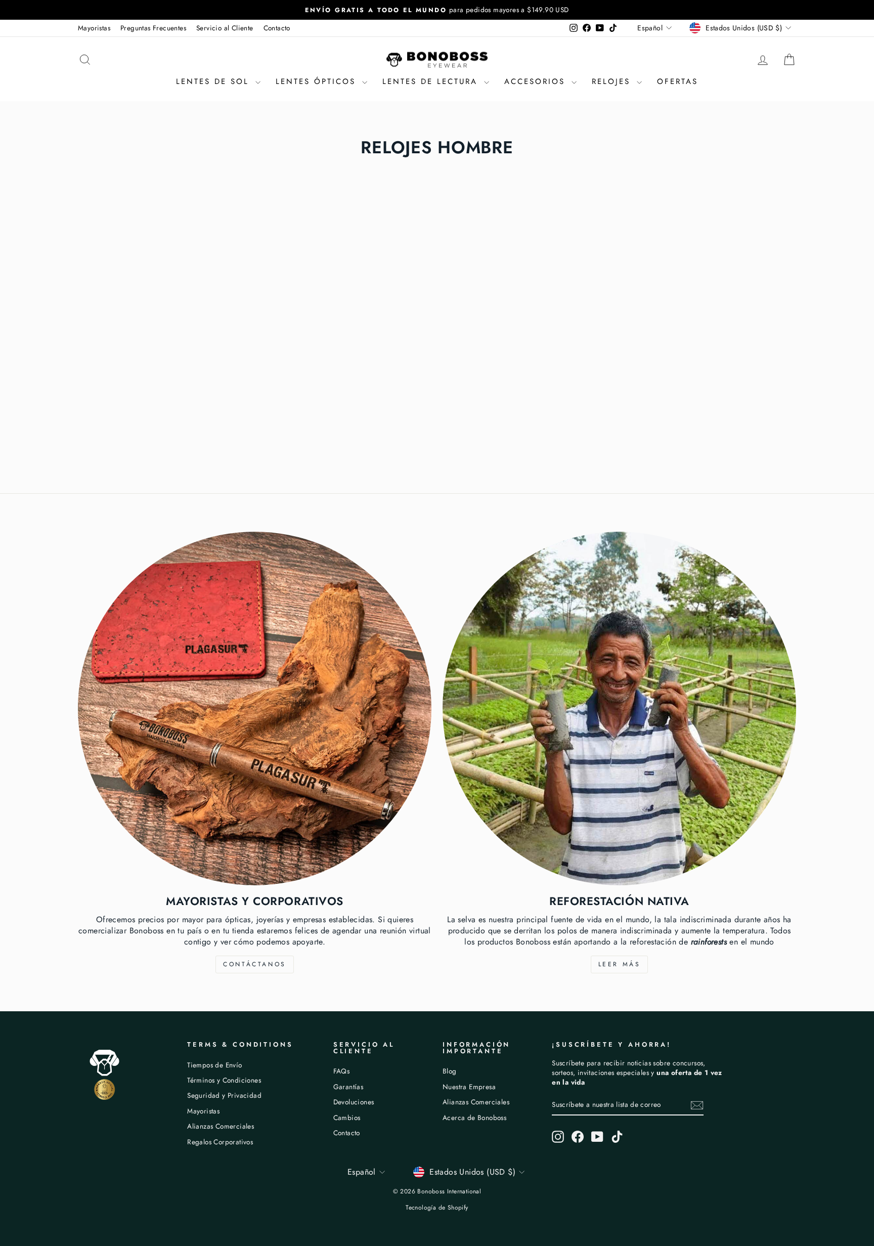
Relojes (613, 81)
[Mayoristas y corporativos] (254, 708)
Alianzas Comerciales (220, 1126)
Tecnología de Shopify (437, 1207)
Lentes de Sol (214, 81)
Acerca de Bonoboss (474, 1117)
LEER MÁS (619, 964)
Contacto (277, 28)
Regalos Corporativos (220, 1142)
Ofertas (677, 81)
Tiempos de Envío (214, 1065)
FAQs (341, 1071)
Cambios (347, 1117)
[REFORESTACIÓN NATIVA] (619, 708)
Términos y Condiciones (224, 1080)
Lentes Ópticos (318, 81)
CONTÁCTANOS (254, 964)
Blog (450, 1071)
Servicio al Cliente (224, 28)
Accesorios (536, 81)
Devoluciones (353, 1102)
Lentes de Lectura (432, 81)
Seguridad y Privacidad (224, 1095)
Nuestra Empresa (469, 1087)
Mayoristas (94, 28)
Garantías (348, 1087)
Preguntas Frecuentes (153, 28)
